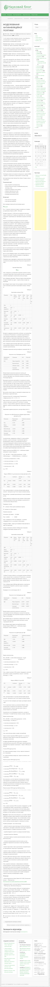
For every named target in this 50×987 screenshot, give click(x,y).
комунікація (42, 953)
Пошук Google (35, 14)
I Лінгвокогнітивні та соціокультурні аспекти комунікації (40, 99)
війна (38, 948)
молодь (44, 963)
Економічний (26, 18)
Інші (36, 127)
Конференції (37, 78)
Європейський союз (37, 943)
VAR (7, 917)
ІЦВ (18, 915)
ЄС (42, 943)
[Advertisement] (40, 210)
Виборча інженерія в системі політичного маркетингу (19, 925)
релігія (42, 969)
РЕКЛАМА (37, 969)
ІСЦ (16, 915)
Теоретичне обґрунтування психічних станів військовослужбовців (9, 967)
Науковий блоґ (10, 18)
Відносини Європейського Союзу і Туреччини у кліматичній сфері (9, 945)
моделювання (8, 915)
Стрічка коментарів (39, 39)
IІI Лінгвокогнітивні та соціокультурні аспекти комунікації (40, 109)
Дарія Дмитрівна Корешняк (25, 948)
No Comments (16, 35)
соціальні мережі (37, 970)
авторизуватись (24, 931)
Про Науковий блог (17, 14)
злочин (41, 952)
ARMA (4, 917)
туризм (35, 974)
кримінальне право (39, 957)
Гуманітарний (39, 66)
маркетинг (40, 963)
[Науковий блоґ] (25, 7)
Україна (40, 974)
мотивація (36, 965)
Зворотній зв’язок (26, 14)
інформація (37, 946)
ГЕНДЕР (37, 950)
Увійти (36, 35)
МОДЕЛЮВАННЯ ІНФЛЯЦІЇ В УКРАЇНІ (12, 921)
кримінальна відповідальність (38, 955)
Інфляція (13, 915)
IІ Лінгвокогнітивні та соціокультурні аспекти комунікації (40, 104)
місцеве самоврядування (39, 961)
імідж (36, 945)
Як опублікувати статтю (25, 946)
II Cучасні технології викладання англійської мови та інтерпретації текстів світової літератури (41, 122)
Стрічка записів (38, 37)
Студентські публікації (39, 75)
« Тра (35, 167)
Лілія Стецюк (6, 33)
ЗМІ (35, 953)
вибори (41, 948)
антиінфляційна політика (25, 915)
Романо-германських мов (41, 58)
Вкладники (9, 14)
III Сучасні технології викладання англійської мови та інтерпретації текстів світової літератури (41, 83)
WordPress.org (38, 40)
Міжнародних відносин (40, 72)
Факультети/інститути (18, 18)
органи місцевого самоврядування (39, 966)
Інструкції (4, 14)
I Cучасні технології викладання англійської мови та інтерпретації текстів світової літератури (41, 115)
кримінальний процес (39, 958)
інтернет (40, 945)
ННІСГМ (38, 51)
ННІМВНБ (38, 53)
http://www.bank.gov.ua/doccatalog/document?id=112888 (15, 881)
